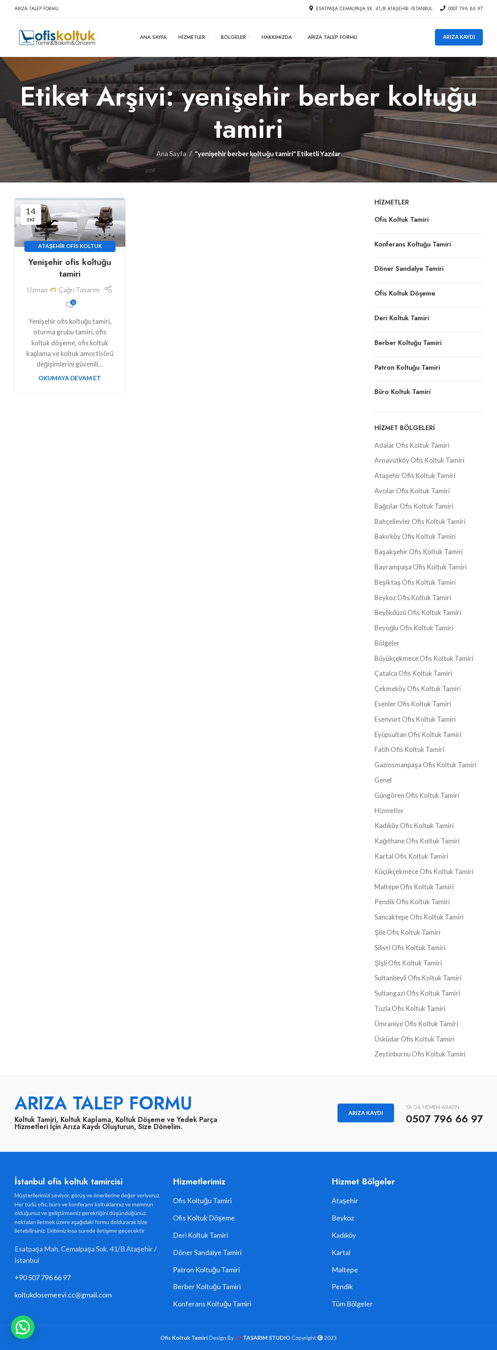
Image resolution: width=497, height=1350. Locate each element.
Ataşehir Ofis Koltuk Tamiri (414, 475)
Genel (383, 780)
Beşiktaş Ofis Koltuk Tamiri (415, 582)
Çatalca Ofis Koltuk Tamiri (413, 673)
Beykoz (343, 1217)
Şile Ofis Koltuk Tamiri (407, 932)
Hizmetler (389, 810)
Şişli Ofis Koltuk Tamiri (408, 963)
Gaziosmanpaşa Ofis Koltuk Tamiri (425, 765)
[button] (23, 1327)
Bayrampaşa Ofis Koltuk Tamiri (420, 567)
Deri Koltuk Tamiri (401, 318)
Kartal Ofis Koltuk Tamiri (411, 856)
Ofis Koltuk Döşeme (404, 293)
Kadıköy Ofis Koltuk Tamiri (414, 825)
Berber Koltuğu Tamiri (408, 342)
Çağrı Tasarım (79, 290)
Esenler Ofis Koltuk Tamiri (412, 704)
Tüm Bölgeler (352, 1303)
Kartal (341, 1252)
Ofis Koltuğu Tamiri (202, 1200)
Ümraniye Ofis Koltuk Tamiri (416, 1024)
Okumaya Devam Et (70, 377)
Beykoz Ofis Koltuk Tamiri (412, 597)
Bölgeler (387, 643)
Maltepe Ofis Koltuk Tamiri (414, 887)
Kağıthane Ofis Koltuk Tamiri (417, 841)
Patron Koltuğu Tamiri (407, 367)
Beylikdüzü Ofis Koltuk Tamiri (417, 612)
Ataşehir (345, 1200)
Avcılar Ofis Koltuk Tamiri (412, 491)
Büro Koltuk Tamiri (402, 391)
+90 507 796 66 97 (43, 1277)
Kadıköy (344, 1235)
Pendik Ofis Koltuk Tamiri (412, 902)
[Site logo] (57, 36)
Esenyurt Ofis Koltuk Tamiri (415, 719)
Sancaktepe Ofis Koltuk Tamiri (419, 917)
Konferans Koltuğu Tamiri (412, 244)
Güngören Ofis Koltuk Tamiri (416, 795)
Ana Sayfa (171, 154)
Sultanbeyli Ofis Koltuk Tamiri (418, 978)
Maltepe (345, 1269)
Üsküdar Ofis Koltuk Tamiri (414, 1039)
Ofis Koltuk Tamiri (401, 219)
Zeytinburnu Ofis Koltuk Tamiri (420, 1054)
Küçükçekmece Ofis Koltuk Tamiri (423, 871)
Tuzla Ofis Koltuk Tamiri (410, 1008)
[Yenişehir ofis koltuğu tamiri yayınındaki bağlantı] (70, 222)
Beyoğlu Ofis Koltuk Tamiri (413, 628)
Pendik (342, 1286)
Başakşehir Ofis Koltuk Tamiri (418, 551)
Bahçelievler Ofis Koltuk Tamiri (420, 521)
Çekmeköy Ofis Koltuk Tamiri (417, 688)
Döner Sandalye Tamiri (409, 268)
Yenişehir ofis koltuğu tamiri (69, 267)
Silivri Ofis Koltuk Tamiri (410, 947)
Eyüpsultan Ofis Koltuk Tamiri (418, 734)
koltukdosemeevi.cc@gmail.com (63, 1294)
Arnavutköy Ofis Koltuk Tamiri (419, 460)
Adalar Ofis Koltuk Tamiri (411, 445)
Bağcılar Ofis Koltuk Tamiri (413, 506)
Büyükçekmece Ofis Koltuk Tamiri (423, 658)
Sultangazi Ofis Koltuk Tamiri (417, 993)
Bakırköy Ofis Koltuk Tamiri (415, 536)
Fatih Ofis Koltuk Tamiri (409, 749)
